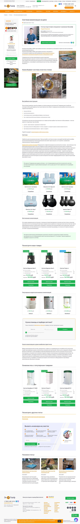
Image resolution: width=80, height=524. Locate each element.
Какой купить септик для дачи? (30, 145)
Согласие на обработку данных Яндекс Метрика (67, 521)
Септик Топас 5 (46, 388)
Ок (59, 521)
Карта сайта (61, 519)
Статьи (63, 1)
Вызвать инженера (31, 444)
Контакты (74, 1)
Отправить (65, 329)
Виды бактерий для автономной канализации (33, 417)
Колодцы (63, 11)
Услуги (27, 1)
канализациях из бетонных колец (40, 132)
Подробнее (31, 191)
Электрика (39, 11)
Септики (7, 11)
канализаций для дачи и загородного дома (42, 54)
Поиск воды (25, 419)
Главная (5, 14)
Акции (39, 1)
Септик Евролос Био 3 (29, 268)
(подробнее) (52, 520)
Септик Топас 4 (64, 268)
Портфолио (68, 1)
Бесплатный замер (69, 7)
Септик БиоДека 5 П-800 (30, 388)
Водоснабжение (18, 11)
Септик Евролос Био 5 (48, 268)
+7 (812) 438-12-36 (68, 4)
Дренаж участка (47, 510)
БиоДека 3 (67, 313)
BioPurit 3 (49, 313)
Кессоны (55, 11)
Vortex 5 (31, 313)
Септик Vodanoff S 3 (65, 388)
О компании (32, 1)
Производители (45, 1)
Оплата (56, 1)
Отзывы (60, 1)
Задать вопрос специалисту (48, 42)
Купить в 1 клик (31, 281)
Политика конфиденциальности (64, 520)
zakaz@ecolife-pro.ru (69, 5)
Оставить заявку (11, 58)
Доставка (51, 1)
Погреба (48, 11)
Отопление (29, 11)
